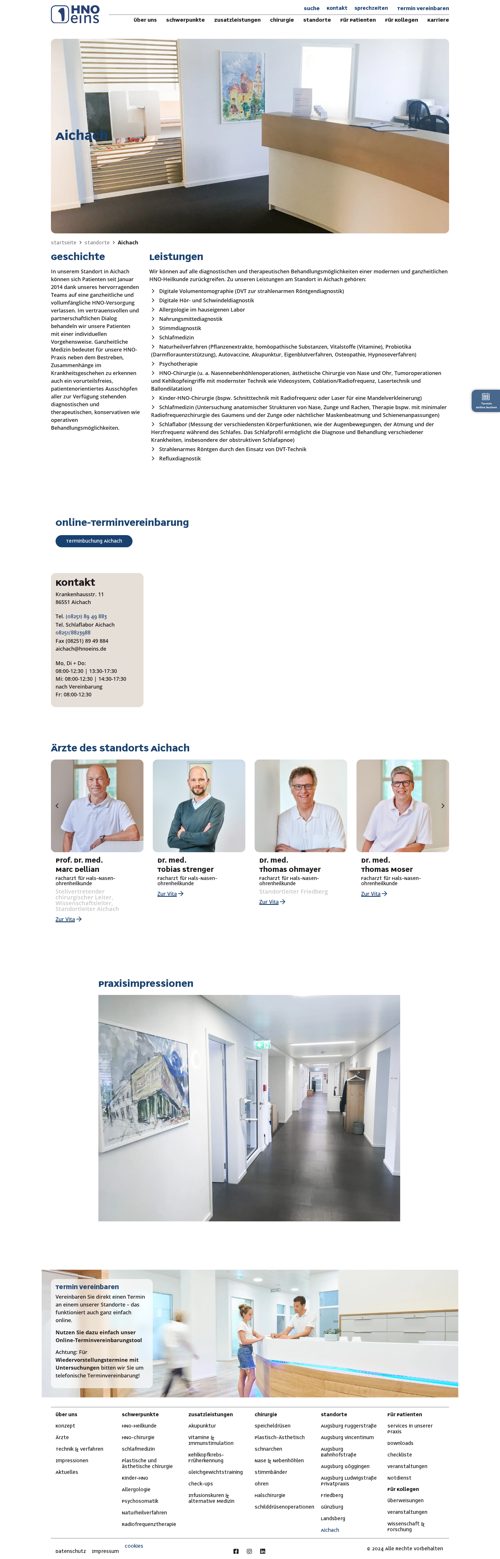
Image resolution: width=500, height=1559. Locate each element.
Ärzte (62, 1437)
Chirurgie (266, 1414)
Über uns (66, 1414)
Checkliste (399, 1455)
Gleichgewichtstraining (215, 1472)
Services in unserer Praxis (410, 1428)
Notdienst (399, 1478)
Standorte (334, 1414)
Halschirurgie (270, 1495)
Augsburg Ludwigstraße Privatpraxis (349, 1481)
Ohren (262, 1484)
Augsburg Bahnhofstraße (338, 1452)
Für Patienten (404, 1414)
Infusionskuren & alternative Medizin (211, 1498)
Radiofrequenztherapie (149, 1524)
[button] (57, 806)
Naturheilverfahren (144, 1513)
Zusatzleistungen (210, 1414)
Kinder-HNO (135, 1478)
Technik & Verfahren (79, 1449)
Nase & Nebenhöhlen (279, 1460)
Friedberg (332, 1495)
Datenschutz (71, 1551)
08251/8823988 (73, 633)
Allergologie (136, 1489)
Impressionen (72, 1460)
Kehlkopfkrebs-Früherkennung (206, 1457)
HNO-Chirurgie (138, 1437)
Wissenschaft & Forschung (406, 1526)
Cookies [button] (134, 1546)
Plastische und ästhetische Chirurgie (147, 1463)
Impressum (105, 1551)
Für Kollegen (403, 1489)
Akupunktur (202, 1426)
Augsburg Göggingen (345, 1466)
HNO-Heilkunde (139, 1426)
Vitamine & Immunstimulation (211, 1440)
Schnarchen (268, 1449)
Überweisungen (405, 1500)
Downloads (400, 1443)
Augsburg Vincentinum (347, 1437)
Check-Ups (200, 1484)
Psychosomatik (140, 1501)
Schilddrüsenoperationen (283, 1507)
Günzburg (332, 1507)
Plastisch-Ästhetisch (280, 1437)
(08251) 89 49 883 (86, 616)
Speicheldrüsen (273, 1426)
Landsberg (333, 1518)
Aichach (330, 1530)
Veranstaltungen (407, 1466)
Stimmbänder (271, 1472)
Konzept (65, 1426)
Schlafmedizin (138, 1449)
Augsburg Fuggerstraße (349, 1426)
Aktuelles (67, 1472)
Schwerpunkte (140, 1414)
